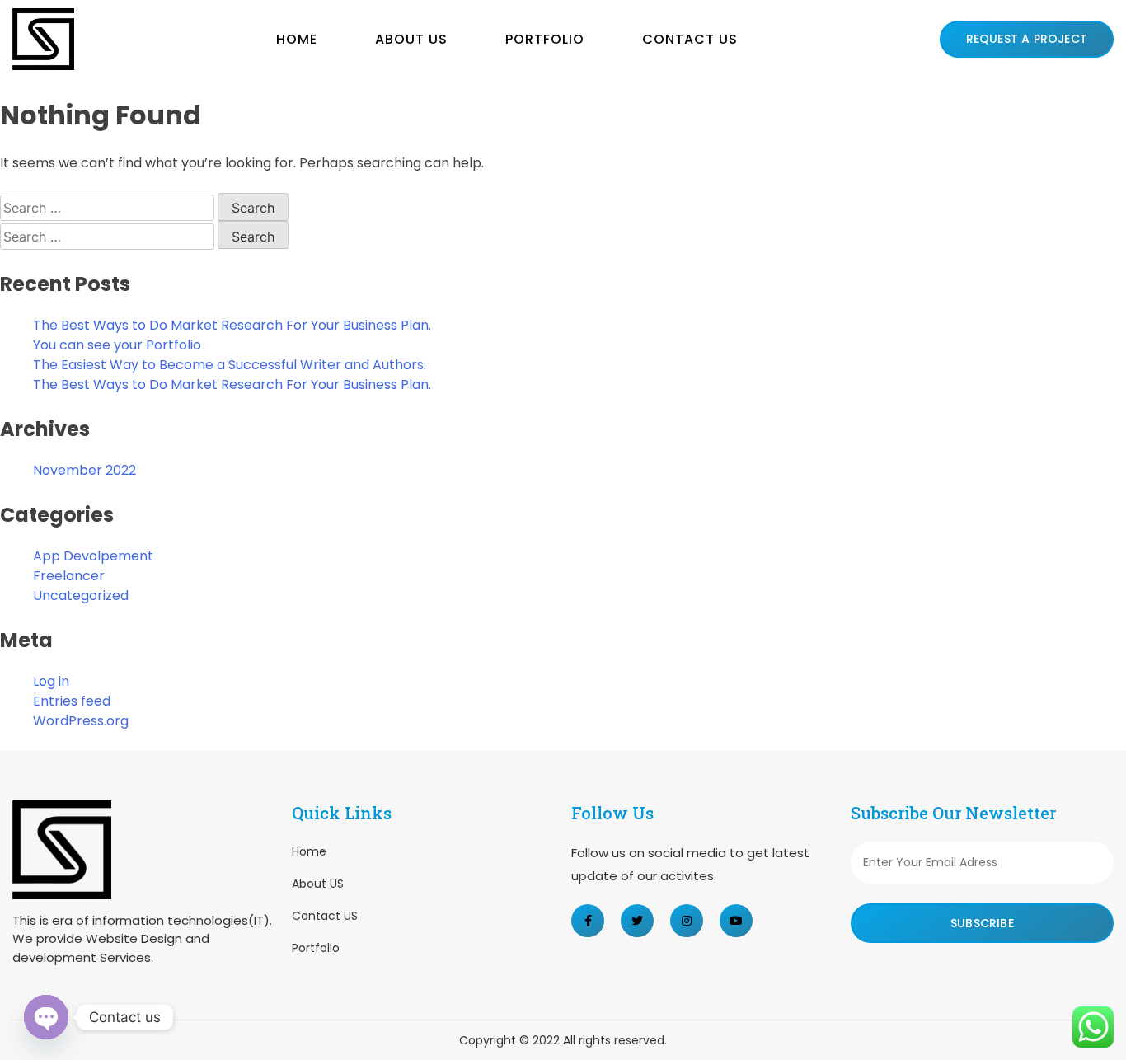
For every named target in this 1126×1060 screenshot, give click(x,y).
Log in (51, 681)
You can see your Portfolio (117, 344)
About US (411, 39)
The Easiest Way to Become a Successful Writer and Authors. (229, 364)
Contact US (690, 39)
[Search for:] (109, 208)
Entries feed (71, 701)
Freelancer (69, 575)
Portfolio (544, 39)
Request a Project (1026, 38)
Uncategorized (81, 595)
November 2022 (84, 470)
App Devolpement (93, 555)
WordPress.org (81, 720)
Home (296, 39)
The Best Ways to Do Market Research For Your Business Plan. (232, 325)
